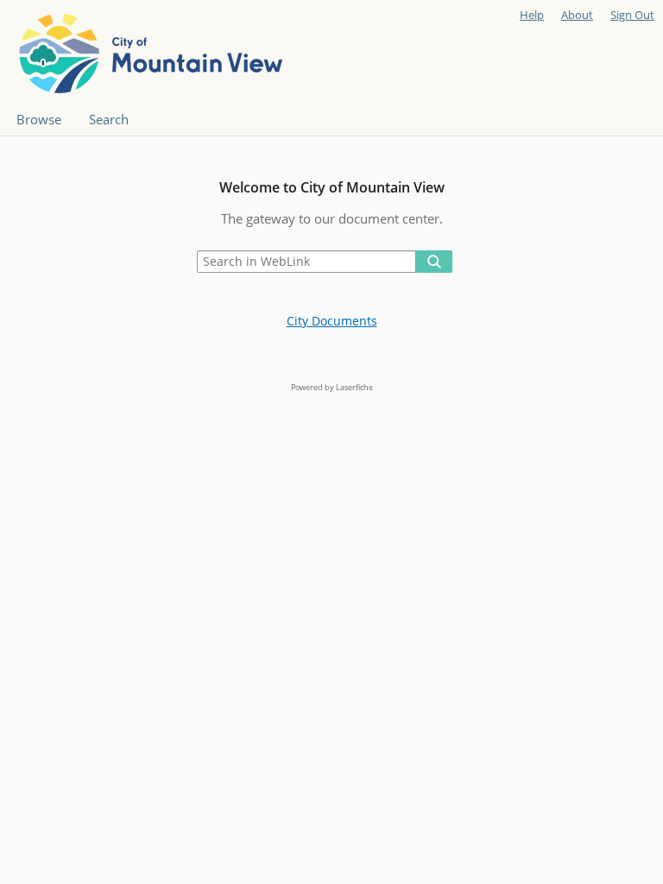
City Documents (332, 321)
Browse (38, 119)
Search (109, 119)
